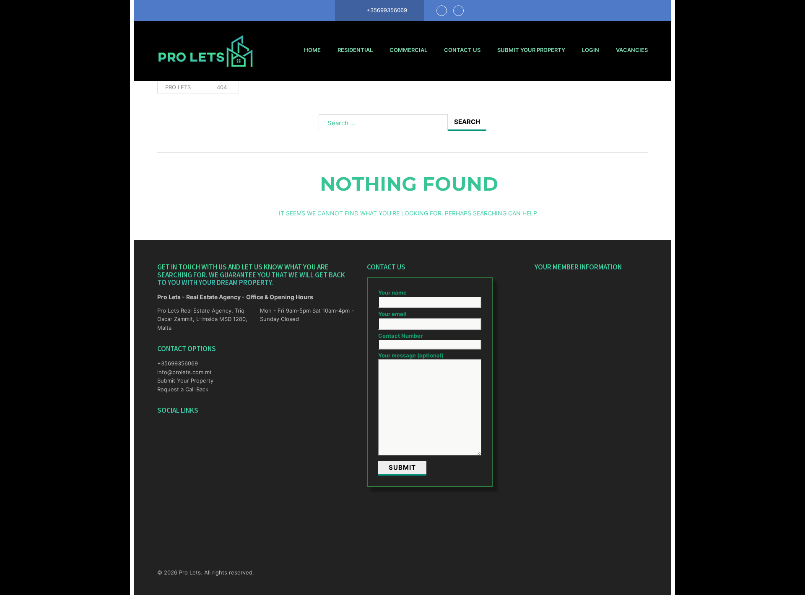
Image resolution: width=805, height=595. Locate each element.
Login (590, 50)
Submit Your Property (531, 50)
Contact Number (400, 335)
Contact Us (462, 50)
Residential (355, 50)
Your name (392, 292)
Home (312, 50)
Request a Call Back (182, 389)
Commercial (408, 50)
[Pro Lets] (205, 51)
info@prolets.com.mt (184, 372)
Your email (392, 313)
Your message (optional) (411, 355)
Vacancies (632, 50)
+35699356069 (177, 363)
